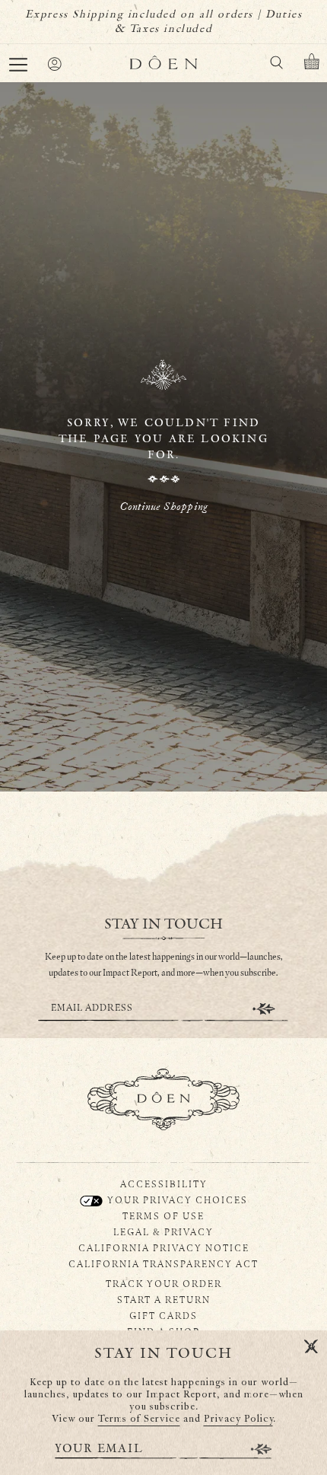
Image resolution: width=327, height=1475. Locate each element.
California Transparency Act (163, 1263)
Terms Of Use (163, 1215)
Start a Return (164, 1299)
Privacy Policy (238, 1419)
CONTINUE (263, 1008)
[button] (18, 65)
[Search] (276, 65)
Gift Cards (163, 1315)
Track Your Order (164, 1283)
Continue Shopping (163, 506)
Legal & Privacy (163, 1231)
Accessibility (164, 1183)
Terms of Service (139, 1419)
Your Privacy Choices (176, 1199)
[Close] (311, 1347)
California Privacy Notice (163, 1247)
